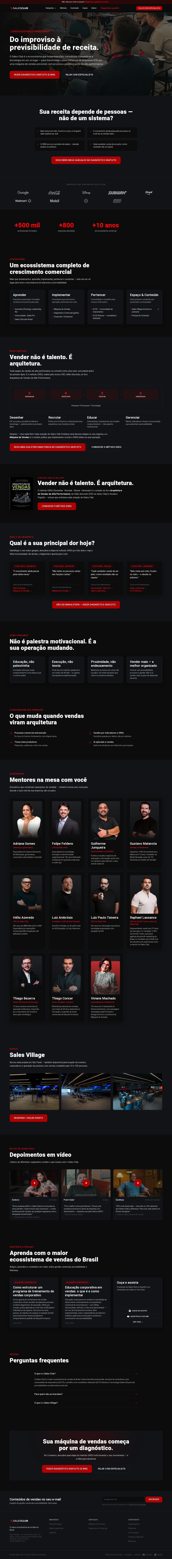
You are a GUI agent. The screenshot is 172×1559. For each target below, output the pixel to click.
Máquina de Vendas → (22, 591)
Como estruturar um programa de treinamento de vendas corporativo (33, 1291)
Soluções (50, 8)
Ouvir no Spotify (139, 1311)
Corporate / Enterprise (63, 316)
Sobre (93, 8)
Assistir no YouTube (139, 1316)
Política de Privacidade (137, 1504)
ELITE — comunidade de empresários (103, 310)
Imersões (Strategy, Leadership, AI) (28, 310)
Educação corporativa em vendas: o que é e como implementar (83, 1291)
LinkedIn (137, 1555)
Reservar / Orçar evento (28, 1118)
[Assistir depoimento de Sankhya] (137, 1183)
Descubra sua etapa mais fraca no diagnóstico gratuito (47, 447)
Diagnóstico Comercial (98, 1528)
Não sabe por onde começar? (86, 2)
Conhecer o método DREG (106, 447)
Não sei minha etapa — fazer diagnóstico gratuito (86, 604)
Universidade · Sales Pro (25, 315)
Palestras (132, 1528)
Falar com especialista (149, 8)
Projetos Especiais (136, 1537)
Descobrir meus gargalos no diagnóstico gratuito (86, 160)
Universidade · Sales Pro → (102, 588)
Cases (85, 8)
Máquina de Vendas (62, 309)
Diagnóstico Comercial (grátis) (66, 313)
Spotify (159, 1555)
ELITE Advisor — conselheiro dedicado (105, 317)
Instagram (128, 1555)
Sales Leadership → (99, 591)
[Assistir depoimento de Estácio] (34, 1183)
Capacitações (133, 1524)
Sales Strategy (55, 1524)
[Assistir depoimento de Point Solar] (86, 1183)
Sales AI (52, 1532)
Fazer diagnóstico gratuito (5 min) (34, 74)
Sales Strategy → (20, 588)
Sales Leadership (56, 1528)
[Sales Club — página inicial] (19, 8)
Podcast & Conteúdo (140, 315)
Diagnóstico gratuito (110, 8)
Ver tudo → (138, 1322)
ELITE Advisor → (137, 591)
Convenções (133, 1532)
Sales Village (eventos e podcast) (145, 310)
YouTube (149, 1555)
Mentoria (132, 1541)
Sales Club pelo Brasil (24, 319)
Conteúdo (74, 8)
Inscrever (154, 1499)
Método (63, 8)
